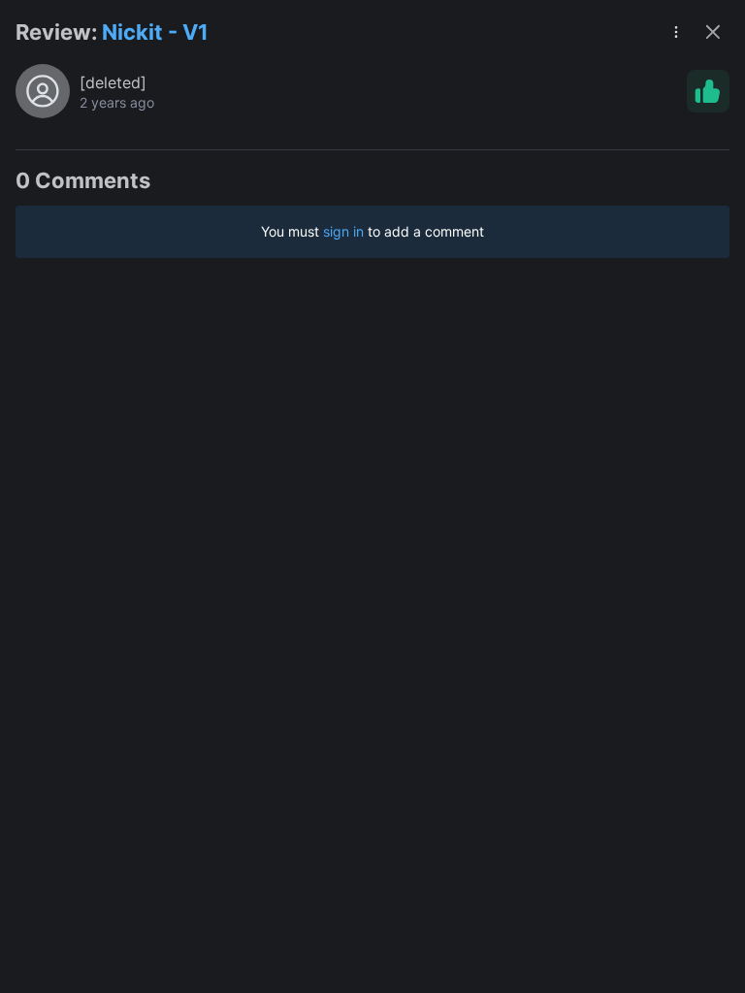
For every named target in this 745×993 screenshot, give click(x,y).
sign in (343, 231)
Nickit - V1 (155, 32)
